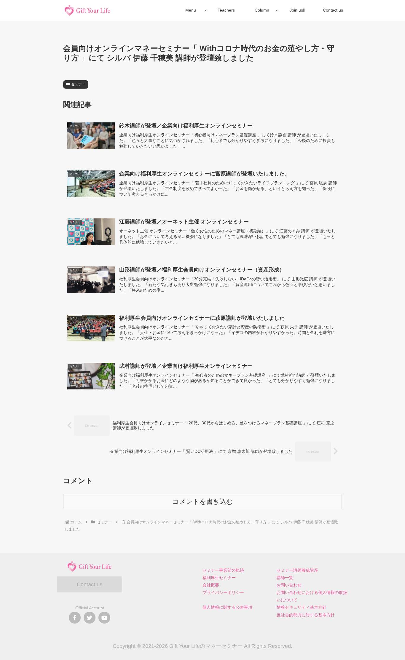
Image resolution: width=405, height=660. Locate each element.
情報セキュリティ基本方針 (301, 607)
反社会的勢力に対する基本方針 (306, 615)
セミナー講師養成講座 (297, 570)
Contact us (89, 584)
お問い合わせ (289, 585)
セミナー (78, 84)
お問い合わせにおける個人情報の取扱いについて (312, 596)
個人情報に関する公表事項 (227, 607)
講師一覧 (285, 577)
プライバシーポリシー (223, 592)
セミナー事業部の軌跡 (223, 570)
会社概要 (211, 585)
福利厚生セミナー (219, 577)
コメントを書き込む (202, 501)
